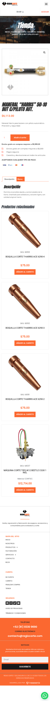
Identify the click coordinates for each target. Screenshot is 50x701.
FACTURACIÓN (11, 551)
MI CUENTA (10, 577)
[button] (46, 4)
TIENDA (8, 588)
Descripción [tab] (9, 179)
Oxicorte (32, 32)
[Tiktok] (15, 603)
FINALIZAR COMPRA (13, 584)
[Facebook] (7, 603)
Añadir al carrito (20, 138)
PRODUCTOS (10, 547)
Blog (8, 562)
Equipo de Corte (18, 32)
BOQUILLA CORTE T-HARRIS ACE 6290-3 (25, 328)
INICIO (8, 540)
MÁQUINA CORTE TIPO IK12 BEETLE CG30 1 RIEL (25, 471)
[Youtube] (18, 603)
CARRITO (9, 581)
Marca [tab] (19, 179)
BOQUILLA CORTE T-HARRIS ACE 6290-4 (25, 256)
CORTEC (29, 478)
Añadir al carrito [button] (25, 272)
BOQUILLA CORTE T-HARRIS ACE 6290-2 (25, 399)
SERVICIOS (10, 555)
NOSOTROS (10, 543)
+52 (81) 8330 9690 (25, 627)
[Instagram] (11, 603)
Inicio (7, 32)
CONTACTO (10, 558)
